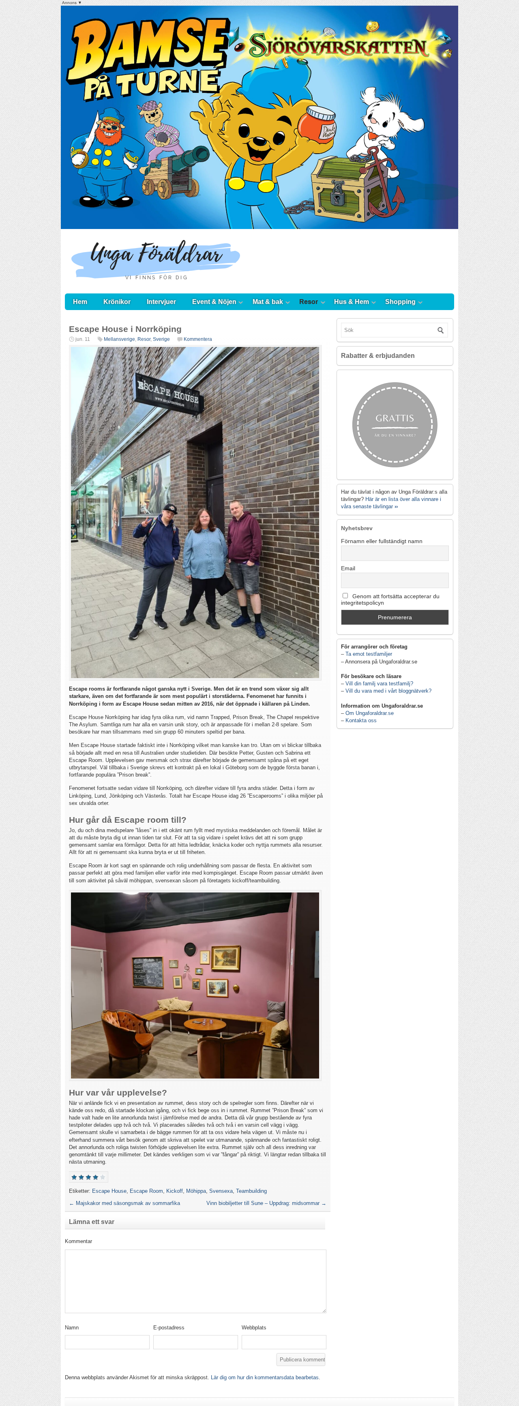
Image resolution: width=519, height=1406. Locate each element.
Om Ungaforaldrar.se (369, 713)
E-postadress (168, 1328)
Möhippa (196, 1191)
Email (348, 568)
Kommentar (78, 1241)
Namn (72, 1328)
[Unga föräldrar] (156, 285)
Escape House (109, 1191)
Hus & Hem (351, 301)
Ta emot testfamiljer (368, 654)
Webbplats (254, 1328)
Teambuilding (251, 1191)
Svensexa (221, 1191)
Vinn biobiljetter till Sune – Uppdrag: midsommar (266, 1203)
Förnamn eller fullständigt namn (381, 541)
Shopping (400, 301)
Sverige (161, 339)
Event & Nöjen (214, 301)
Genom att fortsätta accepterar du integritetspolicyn (390, 599)
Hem (80, 301)
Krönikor (117, 301)
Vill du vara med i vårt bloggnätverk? (388, 691)
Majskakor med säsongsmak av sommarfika (124, 1203)
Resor (308, 301)
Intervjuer (161, 301)
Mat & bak (268, 301)
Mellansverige (119, 339)
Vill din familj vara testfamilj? (379, 684)
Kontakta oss (361, 720)
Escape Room (146, 1191)
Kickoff (174, 1191)
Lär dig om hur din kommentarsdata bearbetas (265, 1377)
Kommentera (198, 339)
